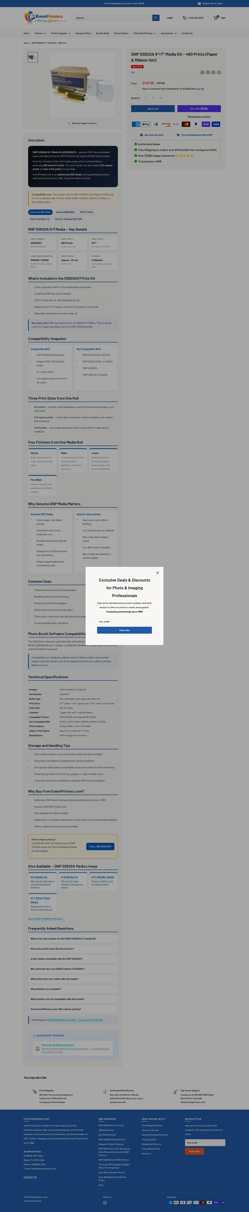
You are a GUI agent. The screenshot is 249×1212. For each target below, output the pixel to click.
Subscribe (124, 630)
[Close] (157, 572)
